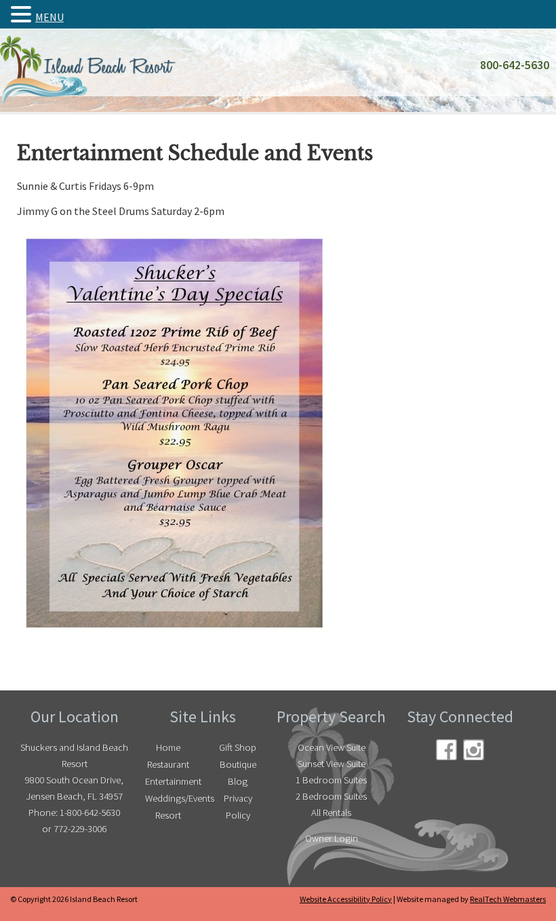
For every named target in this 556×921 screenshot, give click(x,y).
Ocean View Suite (331, 747)
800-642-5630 (514, 65)
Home (168, 747)
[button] (23, 14)
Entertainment (171, 781)
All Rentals (331, 812)
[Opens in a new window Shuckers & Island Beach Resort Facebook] (446, 749)
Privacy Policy (238, 806)
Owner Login (331, 838)
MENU (49, 17)
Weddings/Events (171, 798)
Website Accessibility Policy (346, 899)
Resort (168, 815)
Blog (237, 781)
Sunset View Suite (331, 764)
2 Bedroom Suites (331, 796)
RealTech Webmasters (508, 899)
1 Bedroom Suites (331, 780)
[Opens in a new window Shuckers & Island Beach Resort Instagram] (473, 749)
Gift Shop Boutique (237, 755)
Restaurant (168, 764)
